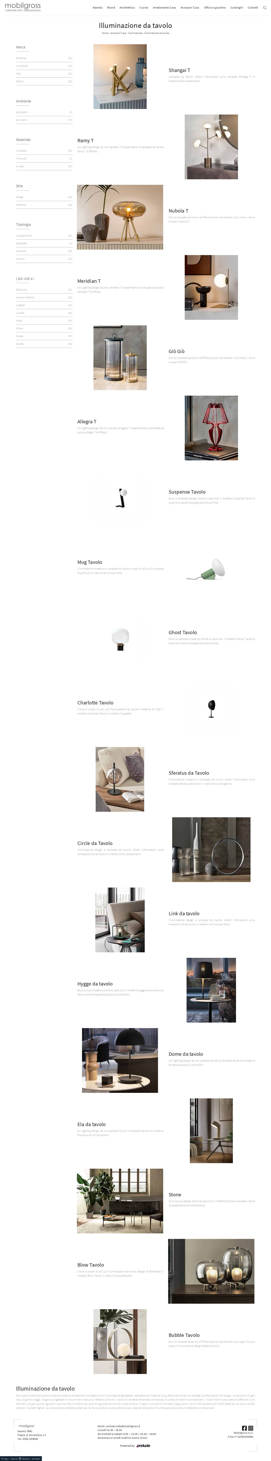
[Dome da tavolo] (120, 1060)
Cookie (14, 1458)
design (43, 197)
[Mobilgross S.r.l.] (22, 7)
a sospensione (43, 235)
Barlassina (43, 289)
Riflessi (43, 81)
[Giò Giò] (120, 357)
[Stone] (120, 1201)
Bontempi (43, 58)
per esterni (43, 112)
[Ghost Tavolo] (120, 638)
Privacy (5, 1458)
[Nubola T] (120, 217)
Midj (43, 73)
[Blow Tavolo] (211, 1271)
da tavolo (43, 251)
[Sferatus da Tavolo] (120, 779)
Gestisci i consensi (31, 1458)
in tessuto (43, 158)
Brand (111, 7)
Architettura (127, 7)
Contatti (253, 7)
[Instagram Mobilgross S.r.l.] (250, 1427)
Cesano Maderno (43, 297)
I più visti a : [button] (25, 278)
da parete (43, 243)
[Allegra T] (211, 428)
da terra (43, 258)
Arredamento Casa (164, 7)
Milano (43, 328)
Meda (43, 320)
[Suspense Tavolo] (120, 498)
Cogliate (43, 305)
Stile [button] (19, 186)
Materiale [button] (23, 139)
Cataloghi (237, 7)
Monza (43, 336)
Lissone (43, 312)
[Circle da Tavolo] (211, 849)
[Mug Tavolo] (211, 568)
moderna (43, 204)
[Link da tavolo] (120, 920)
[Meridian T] (211, 287)
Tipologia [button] (23, 224)
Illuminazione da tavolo (156, 33)
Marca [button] (20, 47)
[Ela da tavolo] (211, 1130)
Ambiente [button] (23, 101)
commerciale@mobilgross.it (123, 1426)
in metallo (43, 150)
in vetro (43, 166)
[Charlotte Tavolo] (211, 709)
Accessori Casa (190, 7)
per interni (43, 120)
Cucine (144, 7)
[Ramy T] (211, 147)
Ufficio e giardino (215, 7)
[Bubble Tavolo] (120, 1341)
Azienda (98, 7)
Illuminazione (135, 33)
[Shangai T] (120, 76)
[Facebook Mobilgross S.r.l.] (245, 1427)
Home (105, 33)
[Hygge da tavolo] (211, 990)
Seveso (43, 343)
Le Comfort (43, 66)
